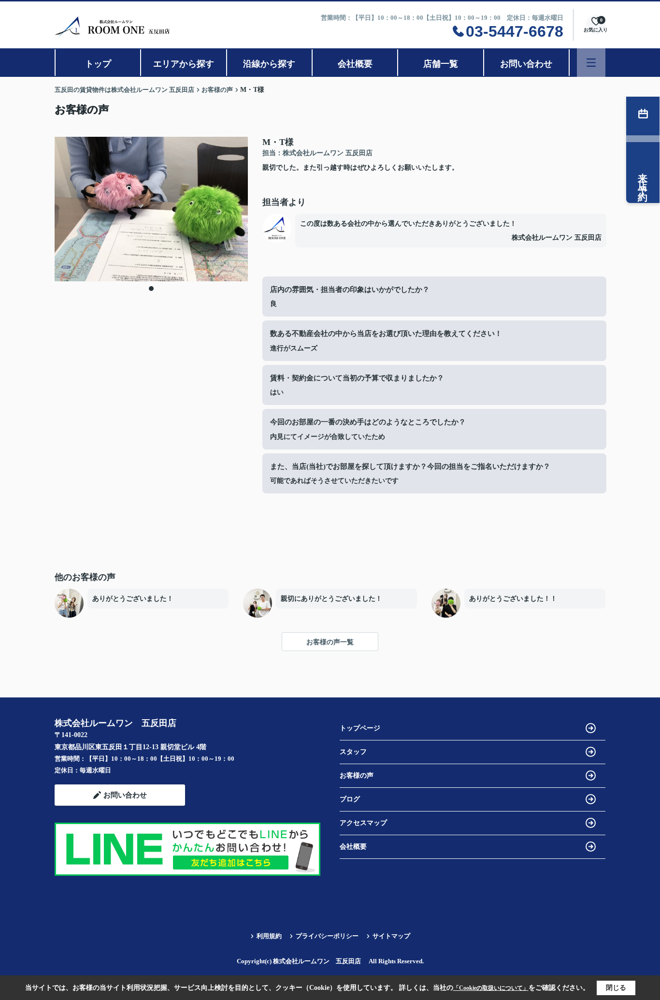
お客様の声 (356, 775)
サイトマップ (391, 936)
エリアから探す (183, 64)
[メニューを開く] (591, 62)
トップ (98, 64)
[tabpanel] (151, 209)
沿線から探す (269, 64)
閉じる (616, 987)
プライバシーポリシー (327, 936)
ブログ (350, 799)
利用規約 (269, 936)
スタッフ (353, 751)
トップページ (360, 728)
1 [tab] (151, 288)
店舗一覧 (440, 64)
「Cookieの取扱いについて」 (491, 988)
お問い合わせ (526, 64)
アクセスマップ (363, 822)
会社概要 (355, 64)
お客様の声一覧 (330, 642)
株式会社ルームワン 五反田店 (557, 237)
